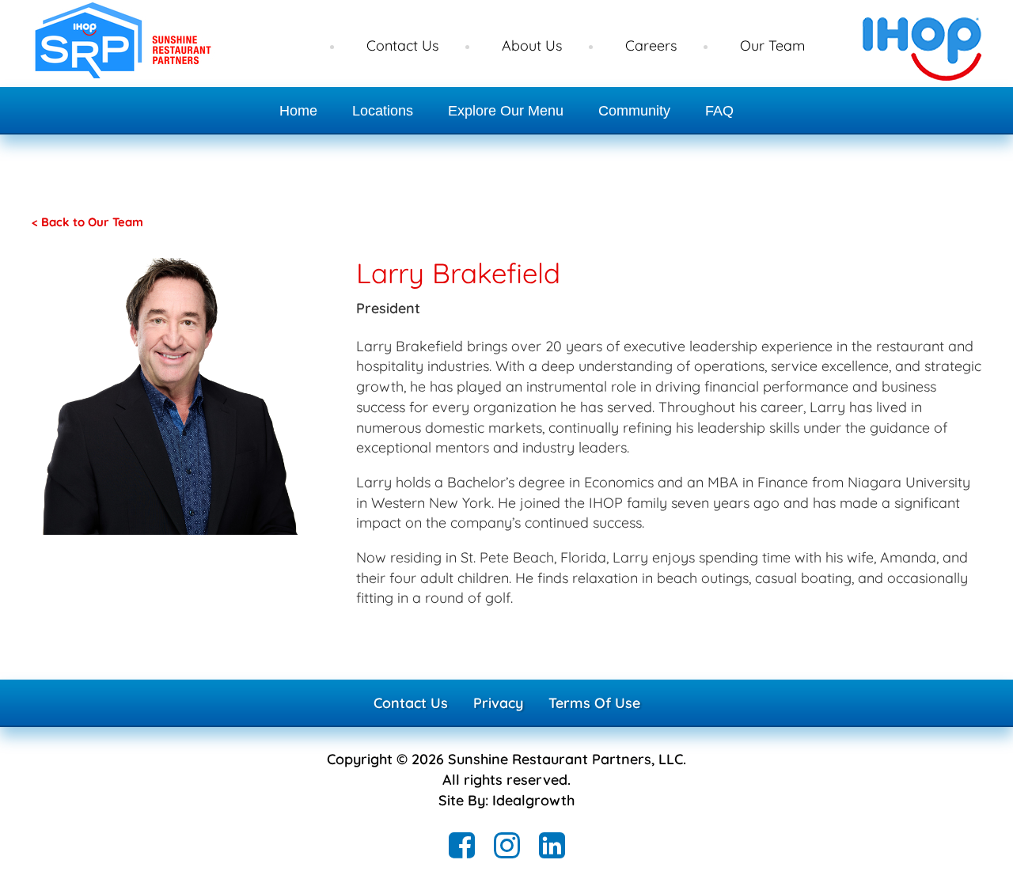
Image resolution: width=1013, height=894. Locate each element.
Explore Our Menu (505, 111)
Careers (651, 45)
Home (298, 111)
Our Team (772, 45)
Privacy (498, 703)
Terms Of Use (594, 703)
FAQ (719, 111)
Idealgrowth (533, 800)
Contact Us (402, 45)
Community (634, 111)
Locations (382, 111)
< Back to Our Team (87, 221)
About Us (532, 45)
